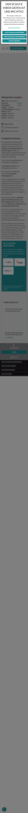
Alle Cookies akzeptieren (14, 32)
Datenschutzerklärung (14, 27)
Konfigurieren (14, 41)
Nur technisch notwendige (14, 37)
